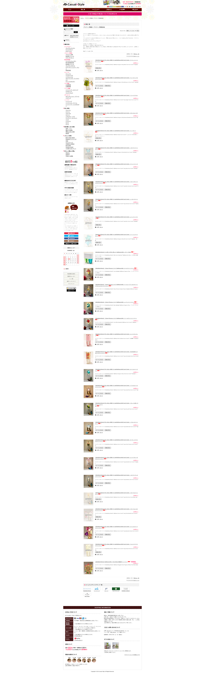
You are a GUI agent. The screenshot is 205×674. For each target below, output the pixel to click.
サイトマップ (71, 283)
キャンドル (68, 73)
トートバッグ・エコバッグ (72, 89)
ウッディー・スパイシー (71, 118)
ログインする (71, 25)
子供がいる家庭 (69, 156)
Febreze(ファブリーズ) (71, 139)
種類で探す (67, 44)
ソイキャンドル (69, 77)
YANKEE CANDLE (70, 144)
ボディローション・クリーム (72, 96)
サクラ (67, 122)
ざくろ (67, 124)
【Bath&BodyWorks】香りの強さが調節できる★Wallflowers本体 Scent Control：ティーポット (115, 130)
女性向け (68, 154)
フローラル (68, 113)
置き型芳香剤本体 (70, 62)
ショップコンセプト (93, 12)
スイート (68, 115)
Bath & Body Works (74, 35)
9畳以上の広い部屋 (70, 131)
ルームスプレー (69, 49)
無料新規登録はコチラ (67, 23)
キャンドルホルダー (70, 81)
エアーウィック (69, 142)
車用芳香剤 (68, 70)
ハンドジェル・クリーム (71, 103)
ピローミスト (69, 51)
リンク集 (71, 278)
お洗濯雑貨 (68, 85)
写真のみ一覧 (136, 54)
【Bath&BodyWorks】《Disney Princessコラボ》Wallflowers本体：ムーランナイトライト (114, 302)
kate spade (68, 145)
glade (67, 140)
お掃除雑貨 (68, 86)
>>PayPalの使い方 (78, 635)
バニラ (67, 119)
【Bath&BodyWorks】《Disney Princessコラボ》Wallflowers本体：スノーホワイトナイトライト (116, 318)
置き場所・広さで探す (69, 126)
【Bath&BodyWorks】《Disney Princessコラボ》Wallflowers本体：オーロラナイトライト (114, 268)
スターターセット (70, 57)
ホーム (64, 12)
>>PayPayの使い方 (78, 640)
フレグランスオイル (70, 65)
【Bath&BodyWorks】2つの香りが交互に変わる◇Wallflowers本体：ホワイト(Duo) (113, 252)
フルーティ (68, 110)
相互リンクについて (71, 281)
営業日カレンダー (71, 276)
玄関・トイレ (69, 128)
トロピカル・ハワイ (70, 116)
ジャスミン (68, 121)
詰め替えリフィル (74, 37)
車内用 (67, 133)
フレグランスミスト (70, 48)
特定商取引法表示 (71, 273)
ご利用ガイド (105, 12)
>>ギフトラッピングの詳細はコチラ (132, 654)
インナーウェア (69, 93)
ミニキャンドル (69, 75)
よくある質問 (118, 12)
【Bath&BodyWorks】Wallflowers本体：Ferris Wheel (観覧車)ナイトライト (111, 561)
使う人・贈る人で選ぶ (69, 151)
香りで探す (67, 108)
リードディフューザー (71, 61)
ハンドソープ (69, 101)
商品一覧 (78, 12)
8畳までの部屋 (69, 130)
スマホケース (69, 91)
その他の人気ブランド (71, 148)
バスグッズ (68, 98)
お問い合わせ (131, 12)
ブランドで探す (68, 135)
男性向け (68, 153)
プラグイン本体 (69, 54)
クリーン (68, 111)
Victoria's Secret (69, 147)
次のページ (136, 56)
